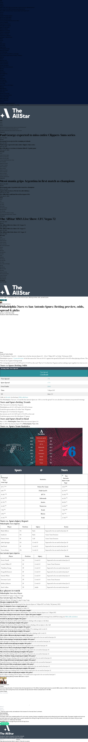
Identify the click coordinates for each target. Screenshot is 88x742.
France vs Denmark (5, 32)
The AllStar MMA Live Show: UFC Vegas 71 (12, 229)
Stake (1, 77)
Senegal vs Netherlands (6, 37)
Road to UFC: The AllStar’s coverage (9, 54)
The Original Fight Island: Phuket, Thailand (11, 55)
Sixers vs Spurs (25, 676)
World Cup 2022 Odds (5, 19)
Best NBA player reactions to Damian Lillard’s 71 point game (18, 148)
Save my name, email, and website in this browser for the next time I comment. (21, 711)
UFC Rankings (3, 52)
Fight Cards (3, 47)
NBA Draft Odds (4, 98)
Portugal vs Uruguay (5, 25)
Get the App (4, 723)
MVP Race (2, 92)
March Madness (4, 100)
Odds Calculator (4, 62)
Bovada (2, 68)
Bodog (1, 70)
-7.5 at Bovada (44, 374)
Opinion (2, 101)
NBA (1, 1)
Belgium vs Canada (5, 30)
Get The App (3, 282)
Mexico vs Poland (4, 34)
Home (1, 2)
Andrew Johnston (6, 304)
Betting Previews (4, 50)
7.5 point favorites (18, 358)
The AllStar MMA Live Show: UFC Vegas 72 (28, 219)
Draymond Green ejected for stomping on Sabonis (15, 141)
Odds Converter (4, 63)
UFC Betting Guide (4, 49)
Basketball (2, 676)
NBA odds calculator (71, 617)
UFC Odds (2, 45)
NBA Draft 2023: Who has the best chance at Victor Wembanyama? (17, 7)
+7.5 (48, 383)
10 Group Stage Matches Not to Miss (9, 20)
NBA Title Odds (4, 90)
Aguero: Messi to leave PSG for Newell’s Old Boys (14, 191)
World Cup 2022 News (5, 17)
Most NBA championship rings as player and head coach (14, 11)
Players (2, 6)
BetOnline (2, 72)
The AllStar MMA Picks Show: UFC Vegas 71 (13, 232)
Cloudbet (2, 75)
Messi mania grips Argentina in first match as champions (37, 181)
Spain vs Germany (4, 27)
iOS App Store (25, 721)
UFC (1, 42)
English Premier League (6, 15)
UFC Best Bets (3, 82)
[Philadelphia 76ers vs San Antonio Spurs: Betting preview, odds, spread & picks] (44, 333)
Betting (2, 57)
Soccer (2, 12)
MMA (1, 39)
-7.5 (48, 379)
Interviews (2, 44)
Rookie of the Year (4, 93)
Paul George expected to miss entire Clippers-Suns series (37, 135)
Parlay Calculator (4, 65)
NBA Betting (3, 88)
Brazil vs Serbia (4, 29)
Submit (18, 739)
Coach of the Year (4, 97)
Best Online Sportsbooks (6, 67)
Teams (1, 4)
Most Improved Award (6, 95)
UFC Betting (3, 80)
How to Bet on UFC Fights (6, 85)
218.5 (49, 386)
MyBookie (2, 78)
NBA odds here (23, 397)
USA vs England (4, 22)
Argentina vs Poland (5, 24)
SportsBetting (3, 73)
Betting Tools (3, 60)
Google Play (13, 721)
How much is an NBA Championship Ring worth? (12, 9)
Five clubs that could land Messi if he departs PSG (15, 194)
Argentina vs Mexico (5, 35)
